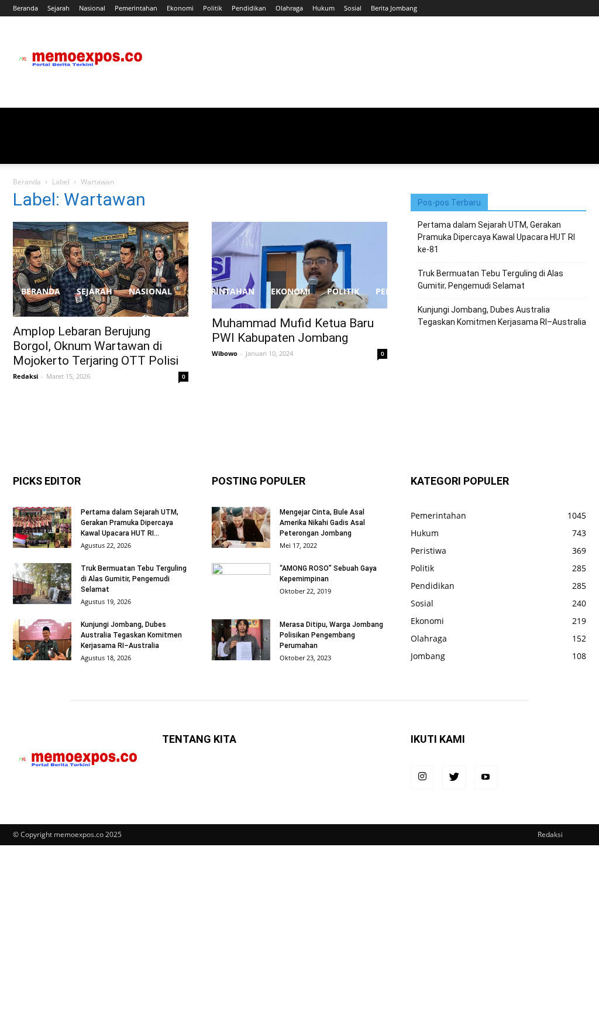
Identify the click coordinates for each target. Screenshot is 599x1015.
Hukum (323, 8)
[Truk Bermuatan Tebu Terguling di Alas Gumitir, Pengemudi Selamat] (42, 583)
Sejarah (58, 8)
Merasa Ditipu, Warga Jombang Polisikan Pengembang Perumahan (331, 635)
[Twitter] (454, 777)
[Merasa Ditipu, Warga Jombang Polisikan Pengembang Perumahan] (241, 639)
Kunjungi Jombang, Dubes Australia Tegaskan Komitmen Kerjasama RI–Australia (131, 635)
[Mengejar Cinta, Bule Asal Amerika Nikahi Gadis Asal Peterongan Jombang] (241, 527)
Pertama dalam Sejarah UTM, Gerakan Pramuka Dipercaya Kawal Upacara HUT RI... (129, 522)
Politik (212, 8)
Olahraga (289, 8)
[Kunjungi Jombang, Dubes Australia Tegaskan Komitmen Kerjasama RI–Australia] (42, 639)
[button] (572, 292)
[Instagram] (422, 777)
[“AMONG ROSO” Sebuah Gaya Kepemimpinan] (241, 583)
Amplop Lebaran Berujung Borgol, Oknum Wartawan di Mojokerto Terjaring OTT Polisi (95, 346)
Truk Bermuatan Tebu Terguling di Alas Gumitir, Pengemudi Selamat (134, 579)
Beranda (25, 8)
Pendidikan (249, 8)
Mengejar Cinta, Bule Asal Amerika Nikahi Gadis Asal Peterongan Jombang (322, 522)
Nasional (92, 8)
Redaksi (25, 376)
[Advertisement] (299, 190)
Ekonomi (180, 8)
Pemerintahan (136, 8)
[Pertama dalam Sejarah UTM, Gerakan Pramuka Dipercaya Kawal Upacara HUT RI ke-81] (42, 527)
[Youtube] (485, 777)
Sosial (353, 8)
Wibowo (224, 353)
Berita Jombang (394, 8)
